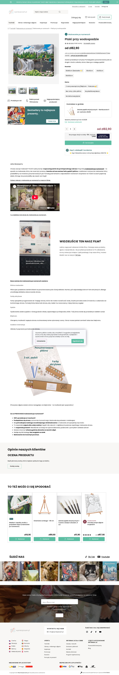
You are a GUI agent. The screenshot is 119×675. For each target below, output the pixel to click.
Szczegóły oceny (89, 43)
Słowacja (14, 643)
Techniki (46, 644)
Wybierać (21, 539)
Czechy (13, 641)
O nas (90, 6)
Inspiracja (47, 649)
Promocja (47, 652)
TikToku (78, 255)
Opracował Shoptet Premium (90, 672)
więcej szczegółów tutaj (79, 55)
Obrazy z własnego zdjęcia (52, 646)
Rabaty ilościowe (71, 652)
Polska (13, 646)
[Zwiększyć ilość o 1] (74, 129)
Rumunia (27, 643)
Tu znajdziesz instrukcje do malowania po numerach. (28, 215)
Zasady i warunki (71, 644)
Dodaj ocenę (14, 466)
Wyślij (59, 615)
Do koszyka (89, 143)
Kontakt (97, 6)
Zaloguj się (76, 17)
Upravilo (104, 672)
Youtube (105, 556)
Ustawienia (41, 341)
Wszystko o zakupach (78, 6)
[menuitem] (11, 23)
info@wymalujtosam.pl (56, 632)
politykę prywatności (59, 609)
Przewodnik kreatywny (95, 645)
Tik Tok (91, 556)
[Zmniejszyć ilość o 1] (67, 129)
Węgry (26, 641)
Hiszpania (27, 649)
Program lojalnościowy (73, 655)
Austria (26, 651)
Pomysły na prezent (50, 657)
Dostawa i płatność (75, 122)
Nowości (46, 655)
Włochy (26, 646)
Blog (89, 648)
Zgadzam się (78, 341)
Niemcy (13, 649)
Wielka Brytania (16, 651)
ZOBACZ (105, 2)
